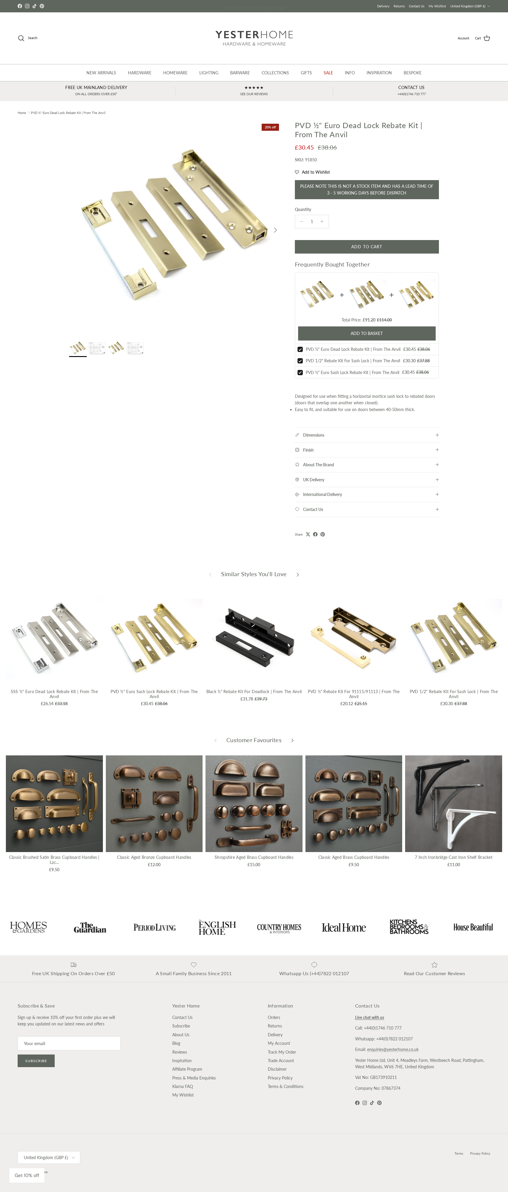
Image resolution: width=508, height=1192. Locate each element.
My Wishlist (437, 6)
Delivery (383, 6)
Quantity (303, 209)
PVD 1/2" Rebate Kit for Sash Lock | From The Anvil (353, 360)
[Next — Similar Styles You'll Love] (297, 574)
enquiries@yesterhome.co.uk (393, 1049)
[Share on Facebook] (315, 534)
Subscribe (36, 1061)
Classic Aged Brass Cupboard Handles (354, 857)
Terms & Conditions (285, 1086)
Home (22, 112)
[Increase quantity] (323, 221)
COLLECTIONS (275, 72)
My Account (279, 1043)
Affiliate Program (187, 1069)
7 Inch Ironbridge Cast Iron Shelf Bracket (453, 857)
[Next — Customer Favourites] (292, 740)
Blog (176, 1043)
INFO (350, 72)
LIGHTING (208, 72)
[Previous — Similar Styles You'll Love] (210, 574)
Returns (399, 6)
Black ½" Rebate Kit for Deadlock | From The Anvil (254, 691)
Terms (458, 1153)
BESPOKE (413, 72)
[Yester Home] (254, 38)
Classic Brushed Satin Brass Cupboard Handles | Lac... (54, 860)
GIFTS (306, 72)
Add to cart (366, 246)
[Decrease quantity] (300, 221)
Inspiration (182, 1060)
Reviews (179, 1052)
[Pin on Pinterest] (322, 534)
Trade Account (281, 1060)
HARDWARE (139, 72)
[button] (312, 172)
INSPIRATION (379, 72)
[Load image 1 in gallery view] (175, 227)
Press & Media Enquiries (194, 1077)
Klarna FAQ (182, 1086)
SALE (328, 72)
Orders (274, 1017)
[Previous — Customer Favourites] (215, 740)
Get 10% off (27, 1175)
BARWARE (240, 72)
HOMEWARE (175, 72)
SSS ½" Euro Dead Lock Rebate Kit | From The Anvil (54, 694)
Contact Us (417, 6)
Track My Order (282, 1052)
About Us (180, 1034)
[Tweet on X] (308, 534)
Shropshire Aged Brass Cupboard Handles (254, 857)
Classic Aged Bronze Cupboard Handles (154, 857)
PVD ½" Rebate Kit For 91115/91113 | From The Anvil (354, 694)
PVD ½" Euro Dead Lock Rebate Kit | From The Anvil (68, 112)
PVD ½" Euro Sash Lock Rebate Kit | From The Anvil (352, 372)
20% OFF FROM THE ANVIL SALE (254, 6)
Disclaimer (277, 1069)
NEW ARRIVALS (101, 72)
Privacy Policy (280, 1077)
